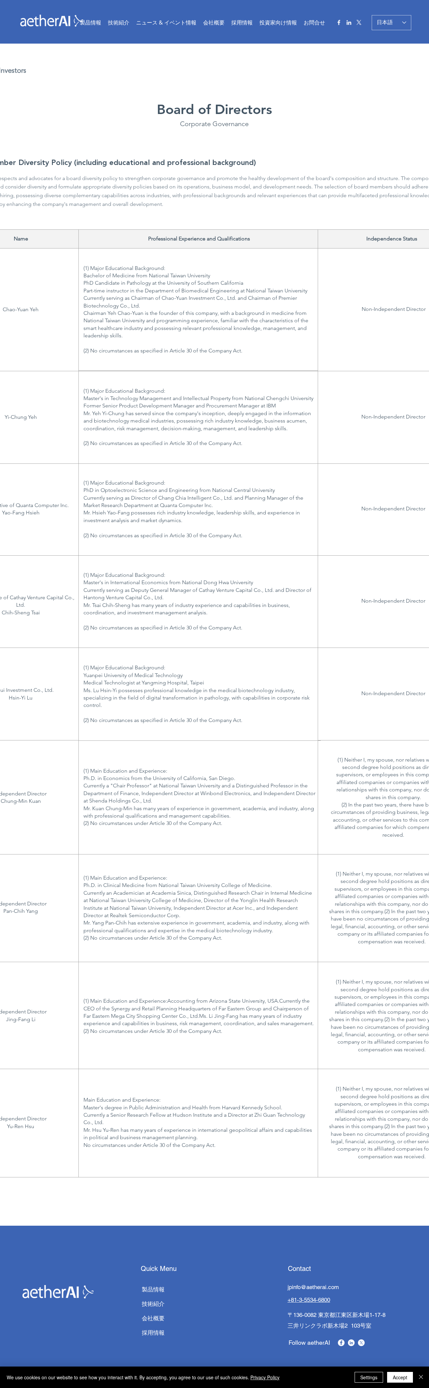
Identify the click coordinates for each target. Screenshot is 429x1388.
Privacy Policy (265, 1377)
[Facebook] (338, 22)
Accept (400, 1377)
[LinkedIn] (349, 22)
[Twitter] (359, 22)
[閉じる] (421, 1377)
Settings (368, 1377)
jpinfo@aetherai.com (313, 1287)
